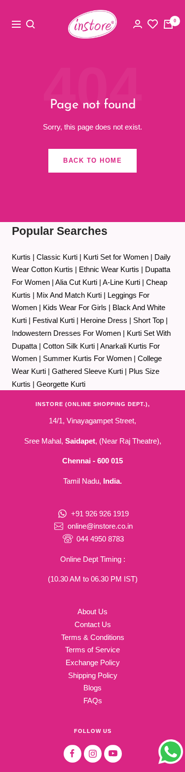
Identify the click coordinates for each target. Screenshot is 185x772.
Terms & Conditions (92, 637)
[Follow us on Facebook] (72, 753)
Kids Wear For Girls (75, 307)
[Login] (137, 24)
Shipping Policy (92, 675)
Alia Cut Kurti (76, 282)
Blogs (92, 687)
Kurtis (21, 257)
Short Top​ (148, 320)
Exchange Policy (93, 662)
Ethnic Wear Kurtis (109, 269)
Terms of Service (92, 649)
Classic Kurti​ (57, 257)
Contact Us (92, 624)
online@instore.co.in (100, 526)
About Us (92, 611)
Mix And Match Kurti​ (69, 295)
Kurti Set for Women (115, 257)
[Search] (30, 24)
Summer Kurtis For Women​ (87, 358)
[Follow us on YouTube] (112, 753)
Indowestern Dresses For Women (66, 333)
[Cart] (168, 24)
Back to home (92, 160)
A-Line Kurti (121, 282)
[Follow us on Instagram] (92, 753)
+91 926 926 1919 (100, 513)
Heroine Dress (103, 320)
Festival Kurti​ (53, 320)
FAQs (92, 700)
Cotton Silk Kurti (69, 346)
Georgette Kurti (61, 384)
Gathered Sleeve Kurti (87, 371)
